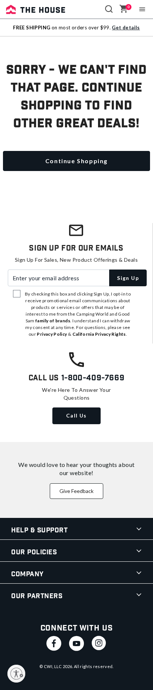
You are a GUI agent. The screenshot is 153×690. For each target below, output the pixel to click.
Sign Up (128, 278)
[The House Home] (35, 9)
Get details (126, 27)
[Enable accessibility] (16, 674)
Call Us (76, 415)
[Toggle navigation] (142, 9)
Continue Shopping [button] (76, 160)
